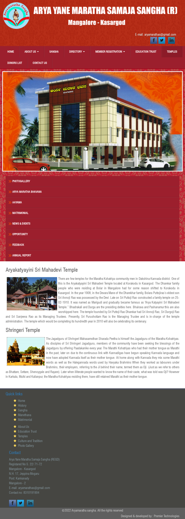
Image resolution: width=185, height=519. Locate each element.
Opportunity (20, 234)
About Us (31, 51)
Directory (76, 51)
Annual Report (21, 255)
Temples (172, 51)
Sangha (54, 51)
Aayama (17, 202)
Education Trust (146, 51)
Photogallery (21, 181)
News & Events (21, 223)
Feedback (18, 244)
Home (10, 51)
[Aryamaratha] (92, 15)
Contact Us (40, 63)
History (22, 405)
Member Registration (109, 51)
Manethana (24, 415)
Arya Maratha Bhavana (27, 191)
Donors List (14, 63)
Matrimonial (20, 213)
